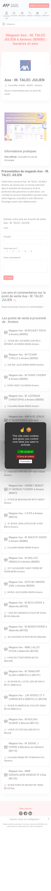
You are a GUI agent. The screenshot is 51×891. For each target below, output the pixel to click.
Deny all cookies (26, 457)
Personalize (25, 461)
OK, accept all (26, 452)
